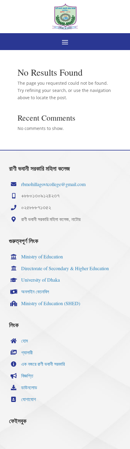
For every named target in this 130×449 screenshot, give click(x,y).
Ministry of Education (42, 256)
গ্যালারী (27, 352)
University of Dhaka (40, 280)
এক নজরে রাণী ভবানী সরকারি (43, 364)
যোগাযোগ (28, 399)
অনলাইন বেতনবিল (35, 291)
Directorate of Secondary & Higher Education (65, 268)
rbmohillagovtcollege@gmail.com (53, 184)
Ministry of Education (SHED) (50, 303)
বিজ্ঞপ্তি (27, 375)
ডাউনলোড (29, 387)
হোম (24, 340)
